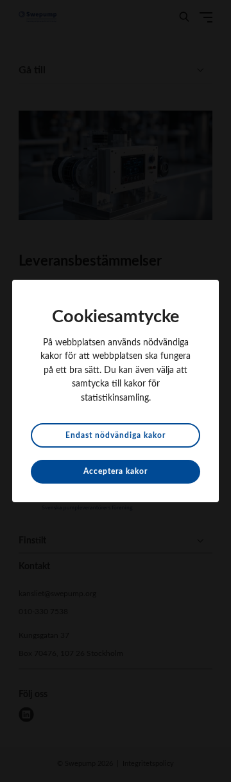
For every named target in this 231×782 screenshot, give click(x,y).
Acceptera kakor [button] (115, 471)
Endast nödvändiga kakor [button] (115, 435)
